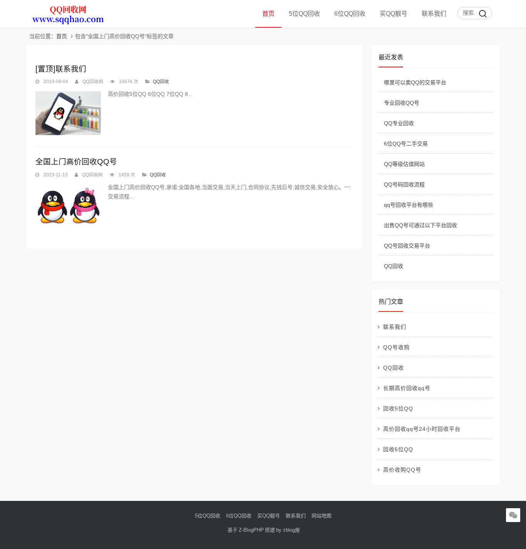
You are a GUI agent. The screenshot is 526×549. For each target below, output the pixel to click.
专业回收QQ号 (401, 103)
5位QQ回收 (304, 13)
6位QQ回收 (349, 13)
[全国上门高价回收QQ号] (68, 205)
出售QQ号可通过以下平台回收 (420, 225)
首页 (268, 13)
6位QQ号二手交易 (406, 144)
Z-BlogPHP (251, 530)
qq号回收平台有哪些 (408, 205)
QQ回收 (161, 81)
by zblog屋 (288, 530)
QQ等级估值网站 (404, 164)
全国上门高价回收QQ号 (76, 161)
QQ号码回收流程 (404, 184)
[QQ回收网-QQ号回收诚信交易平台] (68, 26)
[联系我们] (68, 113)
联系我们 (434, 13)
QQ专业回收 (399, 123)
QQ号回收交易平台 (407, 246)
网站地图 (322, 516)
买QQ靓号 (393, 13)
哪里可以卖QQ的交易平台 (415, 82)
